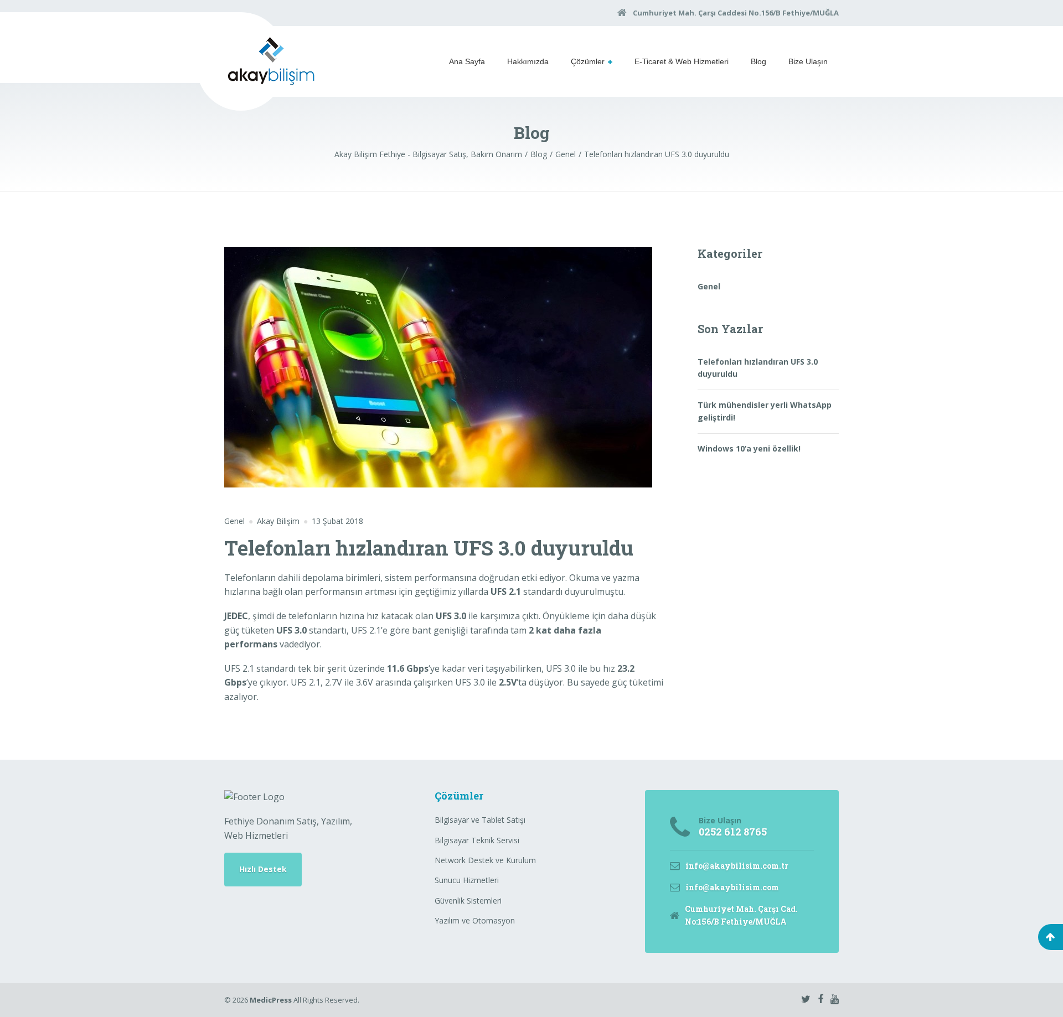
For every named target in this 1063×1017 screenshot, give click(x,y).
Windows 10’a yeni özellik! (749, 448)
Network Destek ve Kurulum (485, 860)
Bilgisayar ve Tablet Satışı (480, 819)
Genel (234, 521)
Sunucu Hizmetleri (467, 880)
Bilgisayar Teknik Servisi (477, 840)
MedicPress (271, 1000)
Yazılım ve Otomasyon (475, 920)
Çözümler (588, 61)
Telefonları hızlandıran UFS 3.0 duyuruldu (758, 367)
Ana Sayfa (467, 61)
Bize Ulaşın (808, 61)
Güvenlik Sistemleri (468, 900)
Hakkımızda (528, 61)
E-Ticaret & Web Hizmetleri (681, 61)
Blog (758, 61)
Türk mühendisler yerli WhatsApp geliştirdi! (765, 410)
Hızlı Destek (263, 869)
